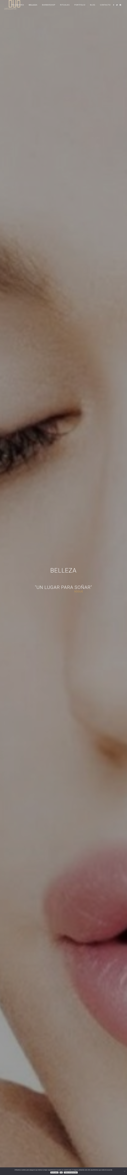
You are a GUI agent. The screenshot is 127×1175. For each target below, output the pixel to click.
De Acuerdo (54, 1172)
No (61, 1172)
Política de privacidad (70, 1172)
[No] (125, 1171)
